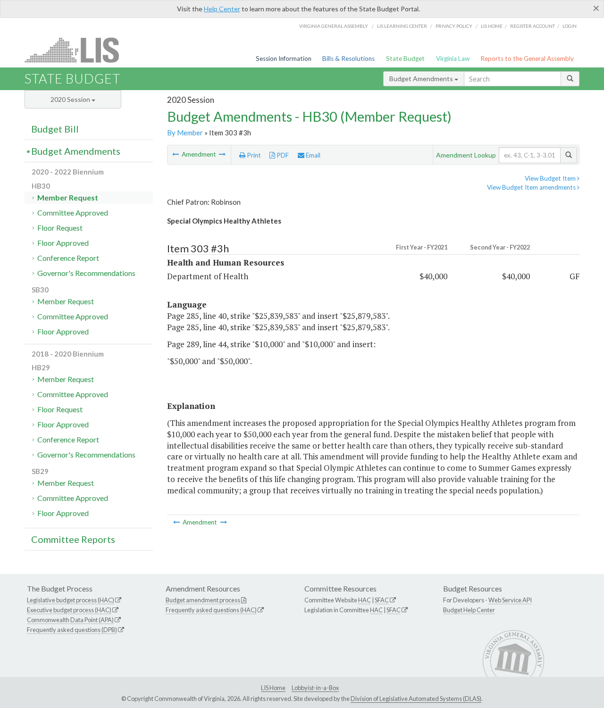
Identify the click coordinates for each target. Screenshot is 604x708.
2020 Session (71, 99)
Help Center (222, 9)
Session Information (283, 58)
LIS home (492, 26)
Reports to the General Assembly (527, 58)
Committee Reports (73, 539)
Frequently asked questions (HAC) (211, 610)
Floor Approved (63, 242)
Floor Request (60, 227)
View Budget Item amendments (532, 187)
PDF (282, 155)
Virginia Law (453, 58)
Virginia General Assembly (333, 26)
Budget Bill (55, 128)
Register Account (532, 26)
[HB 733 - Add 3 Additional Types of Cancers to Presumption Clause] (176, 154)
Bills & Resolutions (348, 58)
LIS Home (273, 687)
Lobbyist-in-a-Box (315, 687)
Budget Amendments (421, 79)
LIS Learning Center (402, 26)
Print (253, 155)
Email (312, 155)
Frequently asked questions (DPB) (72, 629)
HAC (364, 600)
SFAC (382, 600)
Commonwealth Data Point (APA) (70, 620)
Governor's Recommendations (86, 272)
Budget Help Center (469, 610)
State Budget (405, 58)
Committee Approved (72, 212)
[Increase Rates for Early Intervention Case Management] (222, 154)
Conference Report (68, 257)
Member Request (67, 197)
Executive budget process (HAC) (69, 610)
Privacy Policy (454, 26)
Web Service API (510, 600)
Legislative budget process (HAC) (70, 600)
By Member (185, 132)
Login (569, 26)
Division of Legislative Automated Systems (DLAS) (416, 698)
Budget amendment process (203, 600)
